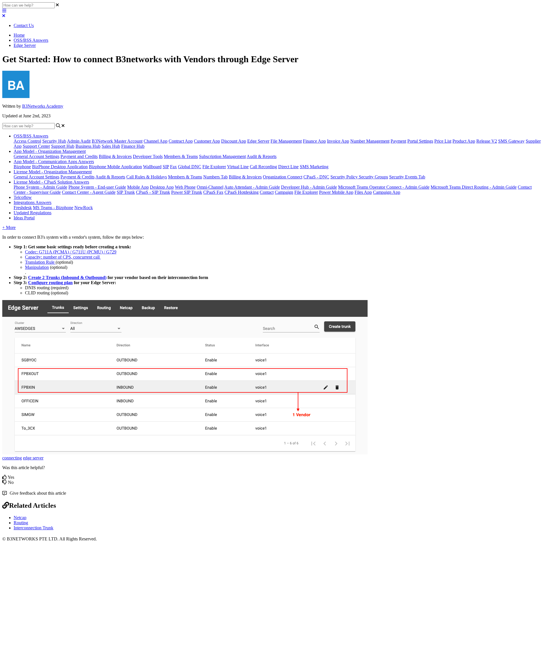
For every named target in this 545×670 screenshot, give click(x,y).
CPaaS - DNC (316, 176)
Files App (363, 192)
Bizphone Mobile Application (115, 166)
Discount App (233, 141)
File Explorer (214, 166)
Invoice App (338, 141)
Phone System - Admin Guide (40, 187)
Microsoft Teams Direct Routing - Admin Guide (474, 187)
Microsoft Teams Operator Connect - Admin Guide (383, 187)
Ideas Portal (24, 217)
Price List (442, 141)
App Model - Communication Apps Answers (54, 161)
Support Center (36, 146)
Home (19, 35)
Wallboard (152, 166)
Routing (21, 522)
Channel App (155, 141)
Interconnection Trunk (33, 527)
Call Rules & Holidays (146, 176)
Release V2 (486, 141)
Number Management (369, 141)
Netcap (20, 517)
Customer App (207, 141)
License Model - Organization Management (53, 171)
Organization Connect (282, 176)
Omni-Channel (210, 187)
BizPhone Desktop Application (60, 166)
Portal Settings (420, 141)
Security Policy (344, 176)
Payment (398, 141)
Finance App (314, 141)
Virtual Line (238, 166)
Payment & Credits (77, 176)
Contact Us (24, 25)
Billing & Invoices (115, 156)
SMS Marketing (314, 166)
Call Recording (263, 166)
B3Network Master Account (117, 141)
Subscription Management (222, 156)
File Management (286, 141)
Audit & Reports (261, 156)
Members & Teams (181, 156)
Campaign (284, 192)
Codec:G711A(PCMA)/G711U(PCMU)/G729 (70, 251)
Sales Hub (111, 146)
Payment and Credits (79, 156)
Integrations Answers (32, 202)
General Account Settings (36, 156)
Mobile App (138, 187)
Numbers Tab (215, 176)
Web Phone (185, 187)
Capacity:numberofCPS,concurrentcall (62, 257)
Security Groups (373, 176)
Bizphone (22, 166)
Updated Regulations (32, 212)
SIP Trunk (126, 192)
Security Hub (54, 141)
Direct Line (288, 166)
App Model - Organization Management (50, 151)
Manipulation (37, 267)
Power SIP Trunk (186, 192)
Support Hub (62, 146)
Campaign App (386, 192)
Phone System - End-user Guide (97, 187)
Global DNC (189, 166)
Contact (267, 192)
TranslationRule (39, 262)
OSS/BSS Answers (31, 40)
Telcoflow (23, 197)
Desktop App (162, 187)
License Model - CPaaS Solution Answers (51, 182)
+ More (9, 227)
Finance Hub (132, 146)
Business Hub (88, 146)
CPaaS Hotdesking (242, 192)
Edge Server (25, 45)
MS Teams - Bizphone (53, 207)
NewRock (83, 207)
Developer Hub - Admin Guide (309, 187)
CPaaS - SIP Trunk (153, 192)
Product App (463, 141)
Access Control (27, 141)
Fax (173, 166)
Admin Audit (79, 141)
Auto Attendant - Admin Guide (252, 187)
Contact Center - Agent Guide (89, 192)
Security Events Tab (407, 176)
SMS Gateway (511, 141)
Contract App (181, 141)
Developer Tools (148, 156)
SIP (166, 166)
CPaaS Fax (213, 192)
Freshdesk (23, 207)
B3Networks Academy (42, 106)
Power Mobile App (336, 192)
